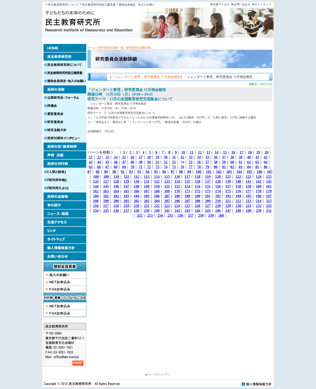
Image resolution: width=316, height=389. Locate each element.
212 (238, 201)
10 (183, 152)
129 (126, 181)
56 (199, 162)
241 (167, 211)
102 (219, 172)
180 (96, 196)
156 (218, 186)
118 (197, 177)
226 (197, 206)
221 (146, 206)
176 (238, 191)
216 (96, 206)
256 (180, 215)
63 (257, 162)
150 (157, 186)
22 (99, 157)
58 (215, 162)
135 (187, 181)
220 (136, 206)
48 (132, 162)
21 (91, 157)
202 (136, 201)
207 (187, 201)
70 (132, 167)
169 (167, 191)
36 (215, 157)
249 (248, 211)
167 (146, 191)
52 (165, 162)
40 (249, 157)
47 (124, 162)
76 (182, 167)
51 (157, 162)
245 (208, 211)
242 (177, 211)
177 (248, 191)
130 (136, 181)
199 (106, 201)
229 (228, 206)
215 (269, 201)
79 (207, 167)
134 (177, 181)
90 (114, 172)
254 (160, 215)
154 (197, 186)
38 (232, 157)
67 (107, 167)
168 (157, 191)
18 (250, 152)
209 (208, 201)
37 (224, 157)
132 (157, 181)
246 (218, 211)
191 (208, 196)
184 (136, 196)
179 (269, 191)
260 (221, 215)
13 (208, 152)
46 (116, 162)
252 (140, 215)
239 (146, 211)
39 (240, 157)
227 (208, 206)
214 (258, 201)
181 (106, 196)
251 (269, 211)
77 (190, 167)
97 (172, 172)
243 (187, 211)
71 (141, 167)
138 (218, 181)
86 (265, 167)
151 (167, 186)
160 (258, 186)
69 (124, 167)
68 (116, 167)
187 (167, 196)
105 (249, 172)
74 (165, 167)
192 (218, 196)
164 (116, 191)
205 (167, 201)
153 (187, 186)
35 (207, 157)
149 (146, 186)
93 (139, 172)
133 (167, 181)
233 (269, 206)
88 (97, 172)
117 (187, 177)
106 (259, 172)
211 (228, 201)
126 (96, 181)
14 (216, 152)
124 (258, 177)
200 (116, 201)
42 (265, 157)
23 (107, 157)
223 (167, 206)
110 (116, 177)
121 (228, 177)
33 (190, 157)
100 (198, 172)
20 (266, 152)
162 (96, 191)
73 (157, 167)
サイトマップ (262, 4)
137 (208, 181)
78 (199, 167)
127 (106, 181)
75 (174, 167)
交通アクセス (221, 4)
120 (218, 177)
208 (197, 201)
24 (116, 157)
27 (141, 157)
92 (131, 172)
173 (208, 191)
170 (177, 191)
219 (126, 206)
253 (150, 215)
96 (164, 172)
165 (126, 191)
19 (258, 152)
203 (146, 201)
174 (218, 191)
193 (228, 196)
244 (197, 211)
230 (238, 206)
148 (136, 186)
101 (208, 172)
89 (106, 172)
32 (182, 157)
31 (174, 157)
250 (258, 211)
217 (106, 206)
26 (132, 157)
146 (116, 186)
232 (258, 206)
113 (146, 177)
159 (248, 186)
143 (269, 181)
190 (197, 196)
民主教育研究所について (63, 4)
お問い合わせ (242, 4)
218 (116, 206)
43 (91, 162)
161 (269, 186)
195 (248, 196)
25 (124, 157)
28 (149, 157)
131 (146, 181)
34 (199, 157)
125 (269, 177)
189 (187, 196)
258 (201, 215)
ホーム (91, 47)
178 (258, 191)
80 (215, 167)
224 (177, 206)
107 (270, 172)
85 (257, 167)
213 (248, 201)
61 (240, 162)
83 (240, 167)
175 (228, 191)
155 (208, 186)
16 (233, 152)
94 (147, 172)
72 (149, 167)
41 (257, 157)
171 (187, 191)
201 (126, 201)
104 (239, 172)
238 (136, 211)
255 (170, 215)
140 (238, 181)
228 (218, 206)
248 (238, 211)
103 (229, 172)
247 (228, 211)
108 (96, 177)
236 (116, 211)
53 (174, 162)
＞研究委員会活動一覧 (109, 47)
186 (157, 196)
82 (232, 167)
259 (211, 215)
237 (126, 211)
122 (238, 177)
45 (107, 162)
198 (96, 201)
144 (96, 186)
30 (165, 157)
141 (248, 181)
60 (232, 162)
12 (200, 152)
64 (265, 162)
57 (207, 162)
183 (126, 196)
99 (189, 172)
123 (248, 177)
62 (249, 162)
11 (191, 152)
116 (177, 177)
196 (258, 196)
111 (126, 177)
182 (116, 196)
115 (167, 177)
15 (225, 152)
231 (248, 206)
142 (258, 181)
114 (157, 177)
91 (122, 172)
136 (197, 181)
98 (181, 172)
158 (238, 186)
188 (177, 196)
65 (91, 167)
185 (146, 196)
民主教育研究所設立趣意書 (98, 4)
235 (106, 211)
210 (218, 201)
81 (224, 167)
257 (190, 215)
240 (157, 211)
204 (157, 201)
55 (190, 162)
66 (99, 167)
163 (106, 191)
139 (228, 181)
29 (157, 157)
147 (126, 186)
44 (99, 162)
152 (177, 186)
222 (157, 206)
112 (136, 177)
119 (208, 177)
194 (238, 196)
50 (149, 162)
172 (197, 191)
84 (249, 167)
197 (269, 196)
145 (106, 186)
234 (96, 211)
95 (156, 172)
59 (224, 162)
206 (177, 201)
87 (89, 172)
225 (187, 206)
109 (106, 177)
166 (136, 191)
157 (228, 186)
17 (241, 152)
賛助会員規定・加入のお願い (137, 4)
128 (116, 181)
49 (141, 162)
